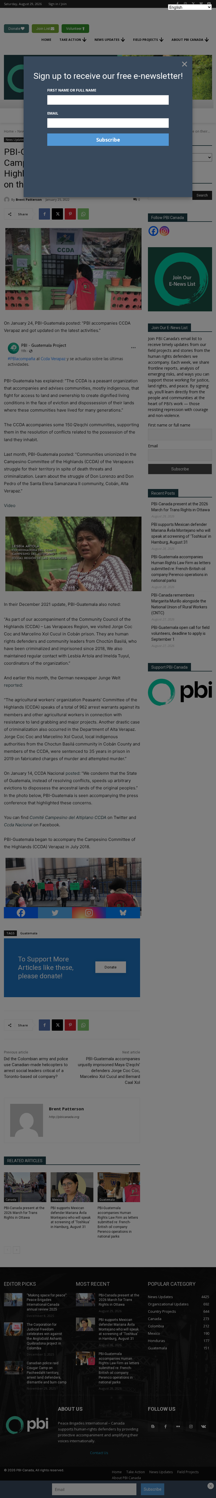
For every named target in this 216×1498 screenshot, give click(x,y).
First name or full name (71, 90)
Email (52, 113)
